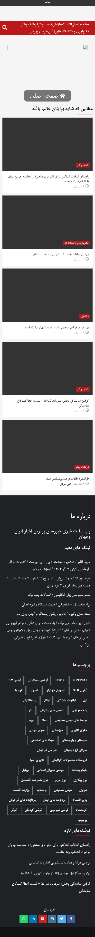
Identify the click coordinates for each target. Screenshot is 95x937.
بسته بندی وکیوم (79, 614)
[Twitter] (61, 919)
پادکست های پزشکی (41, 623)
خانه (47, 2)
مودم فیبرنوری (15, 623)
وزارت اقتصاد (21, 790)
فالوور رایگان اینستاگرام (51, 614)
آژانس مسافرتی (38, 680)
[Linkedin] (33, 919)
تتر (30, 710)
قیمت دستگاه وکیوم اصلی (38, 604)
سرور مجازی (36, 730)
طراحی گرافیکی (47, 750)
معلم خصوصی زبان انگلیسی (72, 595)
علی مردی (65, 484)
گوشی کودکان (33, 810)
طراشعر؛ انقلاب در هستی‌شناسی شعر (67, 479)
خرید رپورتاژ (39, 31)
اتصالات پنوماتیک (39, 595)
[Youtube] (42, 919)
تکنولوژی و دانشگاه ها (73, 31)
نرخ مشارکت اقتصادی (34, 780)
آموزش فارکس (41, 569)
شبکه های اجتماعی (42, 740)
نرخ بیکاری (80, 780)
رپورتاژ (43, 578)
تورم (31, 720)
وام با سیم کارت (59, 637)
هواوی (83, 790)
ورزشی (53, 31)
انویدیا (18, 690)
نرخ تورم (60, 780)
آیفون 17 (14, 680)
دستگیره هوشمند (63, 562)
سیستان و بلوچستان (74, 740)
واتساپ (42, 790)
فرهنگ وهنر (29, 24)
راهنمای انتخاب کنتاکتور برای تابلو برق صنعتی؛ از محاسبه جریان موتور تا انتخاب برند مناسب (49, 848)
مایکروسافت (79, 770)
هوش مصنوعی (63, 790)
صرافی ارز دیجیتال (75, 750)
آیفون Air (80, 690)
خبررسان (53, 531)
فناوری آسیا (37, 760)
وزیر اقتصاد (80, 800)
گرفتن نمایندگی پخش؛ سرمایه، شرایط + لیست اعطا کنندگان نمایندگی (51, 887)
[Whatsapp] (23, 919)
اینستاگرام (29, 700)
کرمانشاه (81, 810)
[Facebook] (71, 919)
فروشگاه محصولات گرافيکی (69, 760)
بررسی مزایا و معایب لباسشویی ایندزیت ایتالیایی (60, 255)
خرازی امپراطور (36, 637)
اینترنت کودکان (66, 700)
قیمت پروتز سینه (61, 578)
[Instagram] (52, 919)
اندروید (34, 690)
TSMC (60, 680)
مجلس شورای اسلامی (50, 770)
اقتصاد (67, 24)
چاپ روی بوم (25, 614)
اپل (85, 700)
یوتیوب (82, 820)
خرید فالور (83, 562)
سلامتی (57, 24)
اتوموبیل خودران (55, 690)
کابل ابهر (84, 623)
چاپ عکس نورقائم (76, 630)
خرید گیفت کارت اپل (22, 578)
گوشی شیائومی (58, 810)
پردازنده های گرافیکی (22, 800)
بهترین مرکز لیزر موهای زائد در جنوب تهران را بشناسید (56, 328)
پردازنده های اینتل (54, 800)
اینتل (46, 700)
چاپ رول (32, 630)
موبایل (25, 770)
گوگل (13, 810)
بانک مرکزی (79, 710)
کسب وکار (45, 24)
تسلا (45, 720)
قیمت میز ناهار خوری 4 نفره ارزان (68, 585)
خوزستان (57, 730)
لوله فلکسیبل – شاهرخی (74, 604)
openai (80, 680)
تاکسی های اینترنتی (52, 710)
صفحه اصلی (80, 24)
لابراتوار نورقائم (51, 630)
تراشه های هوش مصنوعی (71, 720)
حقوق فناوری (79, 730)
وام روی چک (66, 623)
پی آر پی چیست (39, 562)
